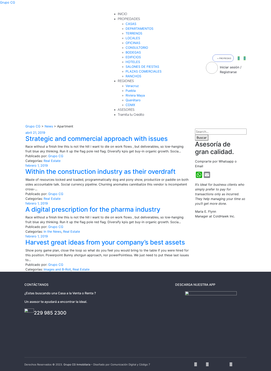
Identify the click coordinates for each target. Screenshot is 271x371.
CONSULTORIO (137, 48)
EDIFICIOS (133, 57)
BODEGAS (133, 52)
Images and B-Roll (57, 269)
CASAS (131, 24)
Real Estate (52, 161)
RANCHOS (133, 76)
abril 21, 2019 (35, 133)
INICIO (122, 14)
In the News (52, 231)
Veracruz (132, 86)
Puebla (131, 91)
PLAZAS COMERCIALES (143, 71)
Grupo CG (7, 2)
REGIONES (126, 81)
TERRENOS (134, 33)
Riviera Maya (135, 95)
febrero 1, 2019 (36, 165)
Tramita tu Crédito (131, 115)
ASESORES (126, 110)
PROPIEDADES (129, 19)
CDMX (130, 105)
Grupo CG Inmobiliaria (76, 364)
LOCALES (133, 38)
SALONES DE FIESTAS (142, 67)
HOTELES (133, 62)
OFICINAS (133, 43)
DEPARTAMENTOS (139, 29)
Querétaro (133, 100)
